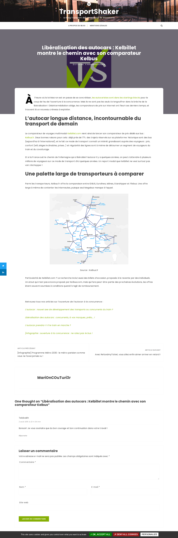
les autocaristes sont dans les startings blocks (116, 97)
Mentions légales (98, 25)
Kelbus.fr (29, 137)
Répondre (23, 435)
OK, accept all (101, 534)
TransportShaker (89, 11)
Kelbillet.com (74, 133)
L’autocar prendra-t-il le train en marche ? (48, 325)
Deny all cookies (127, 534)
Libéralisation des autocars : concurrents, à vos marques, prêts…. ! (60, 317)
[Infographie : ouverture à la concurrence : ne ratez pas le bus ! (59, 333)
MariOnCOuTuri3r (97, 64)
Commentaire (27, 462)
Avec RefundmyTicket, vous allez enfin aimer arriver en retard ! (128, 354)
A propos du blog (76, 25)
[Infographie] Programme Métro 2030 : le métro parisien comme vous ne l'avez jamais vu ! (51, 354)
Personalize (149, 534)
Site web (23, 502)
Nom (22, 486)
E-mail (95, 486)
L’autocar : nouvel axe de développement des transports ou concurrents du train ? (69, 309)
